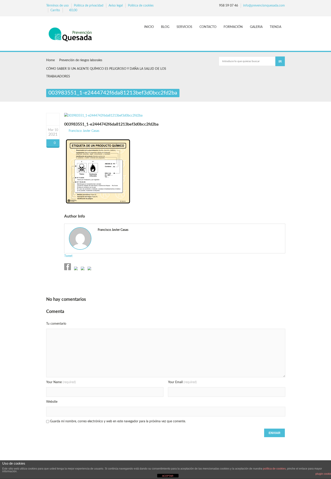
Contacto (208, 27)
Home (50, 60)
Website (51, 401)
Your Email (182, 382)
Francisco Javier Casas (84, 131)
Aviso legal (116, 5)
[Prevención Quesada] (72, 34)
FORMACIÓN (233, 27)
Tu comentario (56, 323)
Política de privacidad (88, 5)
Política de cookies (141, 5)
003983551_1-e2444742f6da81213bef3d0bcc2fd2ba (111, 124)
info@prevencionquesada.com (264, 5)
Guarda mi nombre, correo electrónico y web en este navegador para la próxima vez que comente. (118, 421)
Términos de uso (57, 5)
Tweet (68, 256)
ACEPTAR (167, 476)
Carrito (55, 10)
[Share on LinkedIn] (89, 269)
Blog (165, 27)
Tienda (275, 27)
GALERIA (256, 27)
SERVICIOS (184, 27)
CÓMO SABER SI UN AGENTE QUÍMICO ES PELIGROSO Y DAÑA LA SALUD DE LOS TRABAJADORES (106, 72)
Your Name (61, 382)
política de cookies (274, 468)
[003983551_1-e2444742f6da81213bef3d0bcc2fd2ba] (53, 119)
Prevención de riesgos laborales (80, 60)
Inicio (149, 27)
